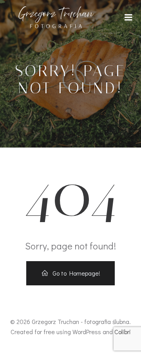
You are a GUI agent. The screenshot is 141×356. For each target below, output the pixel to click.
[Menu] (128, 17)
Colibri (122, 332)
